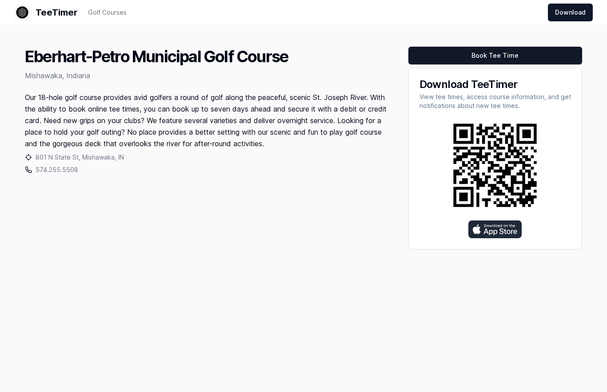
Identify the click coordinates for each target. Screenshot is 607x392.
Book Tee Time (495, 55)
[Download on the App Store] (495, 229)
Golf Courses (107, 12)
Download (570, 12)
